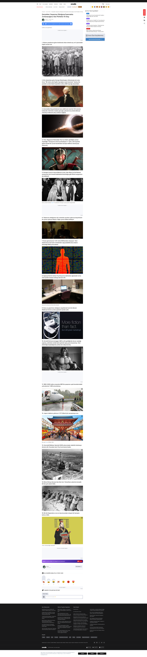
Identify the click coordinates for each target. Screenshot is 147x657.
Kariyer (70, 642)
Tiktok (74, 637)
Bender (49, 19)
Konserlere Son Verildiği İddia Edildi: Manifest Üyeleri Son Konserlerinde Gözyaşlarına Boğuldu (64, 618)
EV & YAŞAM (45, 4)
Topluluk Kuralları (60, 642)
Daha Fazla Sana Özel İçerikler (94, 39)
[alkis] (106, 7)
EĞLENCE (56, 4)
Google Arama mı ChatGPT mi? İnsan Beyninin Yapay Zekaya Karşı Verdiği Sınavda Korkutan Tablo (95, 21)
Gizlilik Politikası (53, 642)
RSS (87, 642)
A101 (70, 637)
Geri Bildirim (48, 642)
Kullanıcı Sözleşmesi (75, 642)
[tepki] (43, 582)
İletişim (67, 642)
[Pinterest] (104, 643)
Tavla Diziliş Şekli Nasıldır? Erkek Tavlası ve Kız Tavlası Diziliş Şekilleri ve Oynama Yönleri (80, 629)
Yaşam (88, 18)
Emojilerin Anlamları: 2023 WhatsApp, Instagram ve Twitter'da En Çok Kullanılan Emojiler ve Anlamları (80, 623)
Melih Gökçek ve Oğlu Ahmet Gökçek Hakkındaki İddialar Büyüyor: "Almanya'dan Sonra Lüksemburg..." (95, 31)
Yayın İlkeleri (81, 642)
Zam (52, 637)
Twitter (43, 637)
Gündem (88, 28)
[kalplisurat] (108, 7)
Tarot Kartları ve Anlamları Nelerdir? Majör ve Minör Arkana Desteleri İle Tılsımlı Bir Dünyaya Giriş (97, 610)
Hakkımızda (44, 642)
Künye (85, 642)
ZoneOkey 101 (75, 6)
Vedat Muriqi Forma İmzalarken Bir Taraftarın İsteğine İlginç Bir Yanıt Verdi (95, 16)
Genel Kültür (48, 11)
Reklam (64, 642)
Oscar (52, 202)
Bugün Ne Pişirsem (85, 637)
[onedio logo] (73, 4)
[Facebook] (97, 643)
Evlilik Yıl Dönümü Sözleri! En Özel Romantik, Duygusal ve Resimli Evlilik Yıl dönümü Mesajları (80, 614)
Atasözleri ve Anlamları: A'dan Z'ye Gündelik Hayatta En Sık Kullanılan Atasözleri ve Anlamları (79, 626)
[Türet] (95, 7)
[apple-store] (89, 647)
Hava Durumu (75, 609)
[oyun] (104, 7)
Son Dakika (79, 637)
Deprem (48, 637)
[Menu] (37, 4)
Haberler (43, 11)
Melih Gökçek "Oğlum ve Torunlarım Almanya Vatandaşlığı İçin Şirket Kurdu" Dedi (64, 610)
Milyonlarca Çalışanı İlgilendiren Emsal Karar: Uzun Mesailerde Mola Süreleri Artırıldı (64, 622)
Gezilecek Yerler (94, 637)
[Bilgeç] (97, 7)
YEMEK (60, 4)
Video (88, 13)
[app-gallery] (102, 647)
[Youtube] (102, 643)
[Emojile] (101, 7)
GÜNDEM (51, 4)
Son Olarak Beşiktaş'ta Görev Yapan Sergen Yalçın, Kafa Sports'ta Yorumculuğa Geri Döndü (64, 631)
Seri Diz (80, 6)
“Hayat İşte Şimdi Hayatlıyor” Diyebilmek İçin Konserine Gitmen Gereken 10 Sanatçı (95, 26)
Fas (46, 442)
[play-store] (95, 647)
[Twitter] (99, 643)
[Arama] (103, 4)
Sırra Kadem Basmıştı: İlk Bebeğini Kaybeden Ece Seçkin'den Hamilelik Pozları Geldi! (48, 625)
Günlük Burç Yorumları (64, 637)
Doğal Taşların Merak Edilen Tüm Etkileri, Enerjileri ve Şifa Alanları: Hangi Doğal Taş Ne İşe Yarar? (80, 620)
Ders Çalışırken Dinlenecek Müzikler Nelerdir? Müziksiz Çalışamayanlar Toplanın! (96, 619)
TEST (40, 4)
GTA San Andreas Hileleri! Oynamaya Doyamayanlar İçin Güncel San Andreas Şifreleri (97, 628)
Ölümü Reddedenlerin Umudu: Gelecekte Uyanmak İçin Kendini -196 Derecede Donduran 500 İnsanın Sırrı (64, 614)
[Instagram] (94, 643)
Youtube (56, 637)
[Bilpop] (99, 7)
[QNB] (92, 7)
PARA (65, 4)
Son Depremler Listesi (77, 611)
